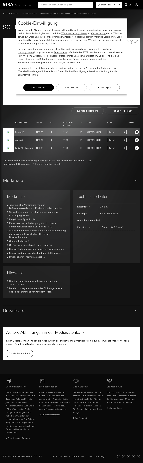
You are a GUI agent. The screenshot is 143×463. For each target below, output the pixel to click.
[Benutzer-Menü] (136, 5)
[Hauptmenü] (29, 5)
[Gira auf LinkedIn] (128, 456)
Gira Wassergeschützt (49, 14)
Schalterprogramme (29, 14)
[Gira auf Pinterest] (138, 456)
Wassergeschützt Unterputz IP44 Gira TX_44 (78, 14)
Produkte (14, 14)
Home (5, 14)
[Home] (15, 5)
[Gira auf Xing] (133, 456)
